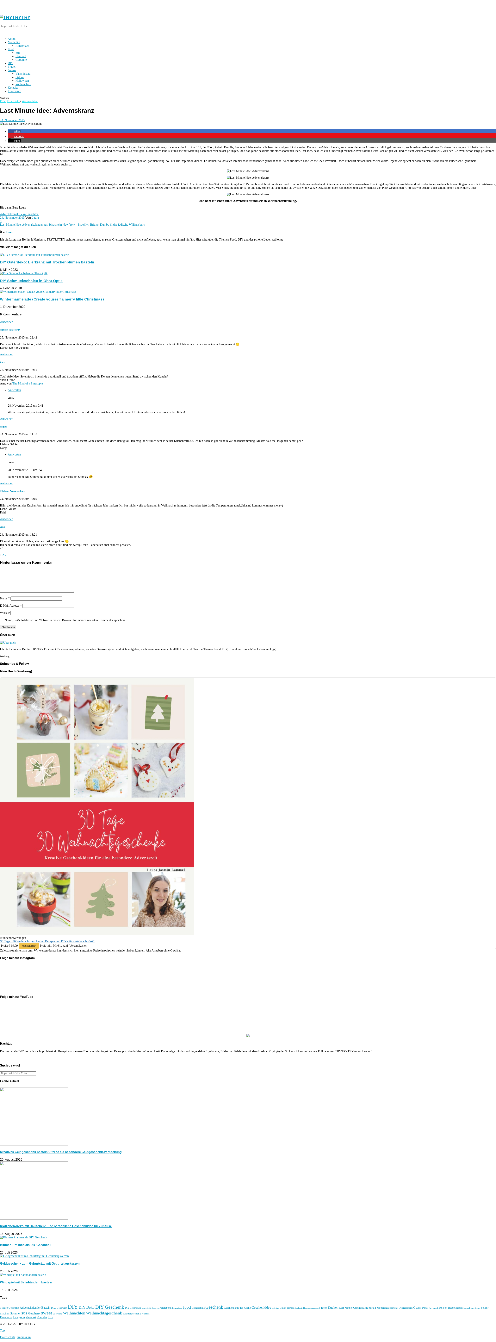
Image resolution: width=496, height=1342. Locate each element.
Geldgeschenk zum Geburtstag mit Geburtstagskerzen (40, 1263)
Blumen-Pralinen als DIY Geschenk (25, 1245)
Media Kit (14, 42)
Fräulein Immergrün (10, 330)
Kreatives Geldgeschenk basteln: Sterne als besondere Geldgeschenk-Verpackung (61, 1152)
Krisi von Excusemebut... (12, 491)
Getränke (21, 59)
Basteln (45, 1307)
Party (425, 1307)
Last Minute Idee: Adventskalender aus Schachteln (31, 224)
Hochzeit (298, 1308)
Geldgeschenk (198, 1308)
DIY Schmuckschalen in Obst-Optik (31, 281)
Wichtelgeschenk (132, 1313)
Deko (53, 1308)
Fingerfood (177, 1308)
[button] (14, 131)
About (12, 38)
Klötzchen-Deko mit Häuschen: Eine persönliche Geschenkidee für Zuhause (56, 1226)
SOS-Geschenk (30, 1313)
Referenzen (22, 45)
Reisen (443, 1307)
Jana (2, 527)
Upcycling (57, 1314)
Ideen (324, 1307)
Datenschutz (7, 1337)
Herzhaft (21, 56)
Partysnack (433, 1308)
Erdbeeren (154, 1308)
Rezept (452, 1307)
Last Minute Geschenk (351, 1307)
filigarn (3, 426)
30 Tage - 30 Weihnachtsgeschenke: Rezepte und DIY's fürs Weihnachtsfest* (47, 941)
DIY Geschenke (133, 1308)
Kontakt (13, 87)
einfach (145, 1308)
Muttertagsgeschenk (387, 1308)
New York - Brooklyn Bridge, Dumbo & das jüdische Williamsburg (104, 224)
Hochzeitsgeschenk (311, 1308)
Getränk (275, 1308)
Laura (35, 217)
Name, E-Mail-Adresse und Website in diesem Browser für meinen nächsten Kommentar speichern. (65, 620)
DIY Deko (13, 101)
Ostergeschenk (405, 1308)
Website (5, 612)
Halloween (22, 80)
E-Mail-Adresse (11, 605)
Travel (12, 66)
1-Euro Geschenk (9, 1307)
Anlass (12, 70)
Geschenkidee (261, 1307)
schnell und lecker (472, 1308)
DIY (10, 63)
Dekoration (62, 1308)
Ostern (20, 77)
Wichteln (146, 1314)
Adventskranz (8, 214)
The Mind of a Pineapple (27, 383)
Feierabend (165, 1307)
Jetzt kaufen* (29, 945)
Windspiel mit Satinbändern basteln (26, 1282)
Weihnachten (23, 84)
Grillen (283, 1308)
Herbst (290, 1308)
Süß (18, 52)
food (187, 1307)
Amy (2, 362)
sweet (46, 1312)
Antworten (6, 322)
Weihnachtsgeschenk (104, 1313)
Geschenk (214, 1307)
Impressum (14, 91)
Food (11, 49)
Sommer (15, 1313)
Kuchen (333, 1307)
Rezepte (459, 1308)
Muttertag (370, 1307)
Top (2, 1330)
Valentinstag (23, 73)
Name (5, 598)
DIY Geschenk (109, 1307)
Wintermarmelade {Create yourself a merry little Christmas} (52, 299)
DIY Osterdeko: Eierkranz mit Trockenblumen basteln (47, 262)
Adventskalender (30, 1307)
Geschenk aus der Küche (237, 1307)
